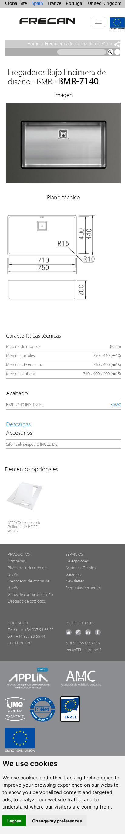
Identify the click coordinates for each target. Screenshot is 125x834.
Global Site (16, 3)
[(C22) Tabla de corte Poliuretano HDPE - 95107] (25, 496)
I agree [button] (14, 820)
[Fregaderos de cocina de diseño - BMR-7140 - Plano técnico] (63, 257)
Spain (37, 3)
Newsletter (75, 581)
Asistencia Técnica (81, 568)
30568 (115, 405)
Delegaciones (77, 561)
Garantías (73, 574)
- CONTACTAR (19, 643)
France (54, 3)
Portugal (74, 3)
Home (33, 44)
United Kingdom (104, 3)
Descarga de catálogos (27, 601)
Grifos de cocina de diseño (30, 595)
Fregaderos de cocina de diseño (76, 44)
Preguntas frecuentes (83, 588)
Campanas (16, 561)
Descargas (18, 425)
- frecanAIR (92, 650)
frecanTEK (74, 650)
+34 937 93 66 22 (39, 630)
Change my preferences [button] (57, 820)
